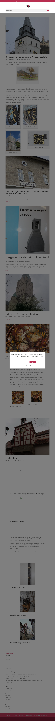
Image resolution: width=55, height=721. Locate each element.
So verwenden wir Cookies (27, 366)
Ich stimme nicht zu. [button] (23, 362)
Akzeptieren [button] (32, 362)
